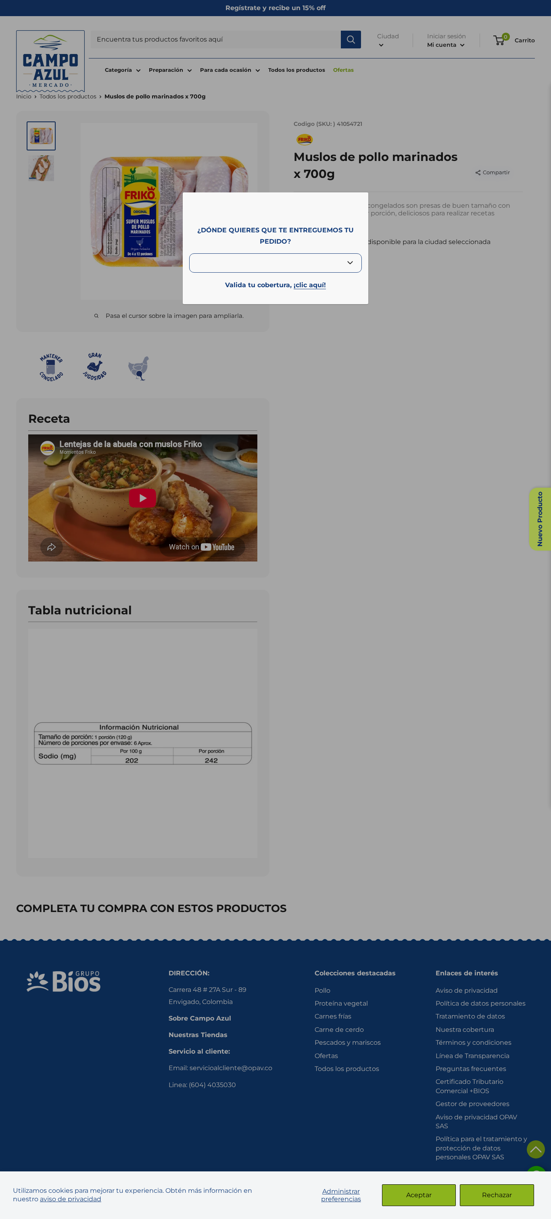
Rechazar (497, 1195)
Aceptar (419, 1195)
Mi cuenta (442, 44)
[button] (536, 1149)
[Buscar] (351, 39)
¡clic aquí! (310, 285)
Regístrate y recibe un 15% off (275, 8)
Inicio (23, 96)
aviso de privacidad (70, 1199)
